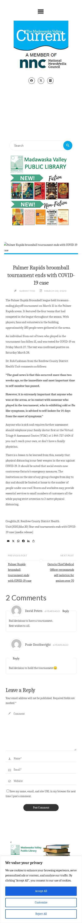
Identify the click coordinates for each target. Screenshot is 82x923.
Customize (41, 902)
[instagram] (50, 80)
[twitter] (41, 80)
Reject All (41, 914)
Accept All (41, 891)
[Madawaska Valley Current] (41, 46)
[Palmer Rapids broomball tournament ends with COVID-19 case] (40, 247)
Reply (65, 611)
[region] (41, 889)
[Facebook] (31, 80)
